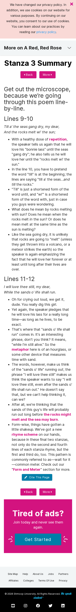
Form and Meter (27, 469)
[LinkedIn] (63, 605)
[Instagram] (25, 605)
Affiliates (14, 580)
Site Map (13, 573)
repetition (58, 139)
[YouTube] (13, 605)
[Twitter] (50, 605)
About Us (38, 573)
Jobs (51, 573)
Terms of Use (46, 580)
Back (29, 74)
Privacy (63, 580)
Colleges (28, 580)
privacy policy (46, 32)
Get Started (38, 539)
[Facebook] (38, 605)
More (47, 74)
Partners (63, 573)
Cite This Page (38, 477)
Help (25, 573)
